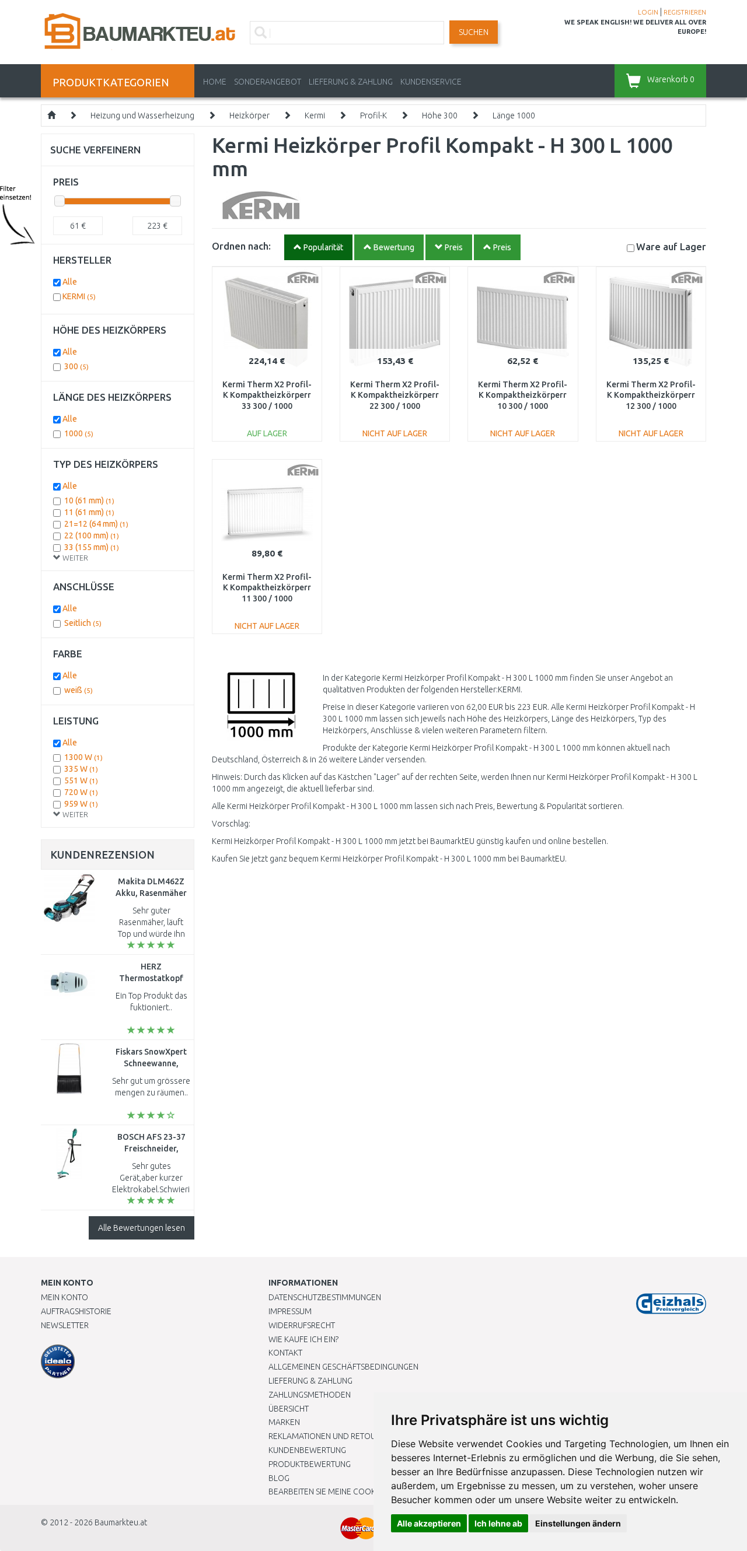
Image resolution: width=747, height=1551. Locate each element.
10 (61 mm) (89, 500)
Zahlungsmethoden (309, 1394)
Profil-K (373, 115)
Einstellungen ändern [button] (578, 1523)
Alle (69, 281)
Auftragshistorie (76, 1311)
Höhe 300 (440, 115)
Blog (278, 1478)
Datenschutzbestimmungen (324, 1297)
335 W (81, 768)
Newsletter (65, 1325)
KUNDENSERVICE (431, 81)
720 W (81, 792)
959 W (81, 803)
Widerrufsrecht (301, 1325)
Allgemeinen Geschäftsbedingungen (343, 1366)
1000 (78, 433)
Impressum (290, 1311)
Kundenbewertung (307, 1450)
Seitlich (83, 623)
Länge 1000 (514, 115)
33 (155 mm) (91, 547)
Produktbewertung (309, 1464)
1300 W (83, 757)
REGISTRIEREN (685, 12)
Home (214, 81)
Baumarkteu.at (121, 1522)
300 (76, 366)
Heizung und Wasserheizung (142, 115)
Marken (284, 1422)
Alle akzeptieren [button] (429, 1523)
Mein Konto (64, 1297)
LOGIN (648, 12)
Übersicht (288, 1408)
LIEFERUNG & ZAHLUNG (351, 81)
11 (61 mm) (89, 512)
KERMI (79, 296)
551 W (81, 780)
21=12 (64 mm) (96, 523)
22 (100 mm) (91, 535)
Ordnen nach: (241, 245)
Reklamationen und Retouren (329, 1436)
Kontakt (285, 1352)
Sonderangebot (267, 81)
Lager (671, 246)
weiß (78, 690)
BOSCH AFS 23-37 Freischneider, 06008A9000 (151, 1148)
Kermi (315, 115)
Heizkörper (249, 115)
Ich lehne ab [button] (498, 1523)
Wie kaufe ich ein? (303, 1339)
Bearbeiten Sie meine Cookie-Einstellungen (355, 1491)
